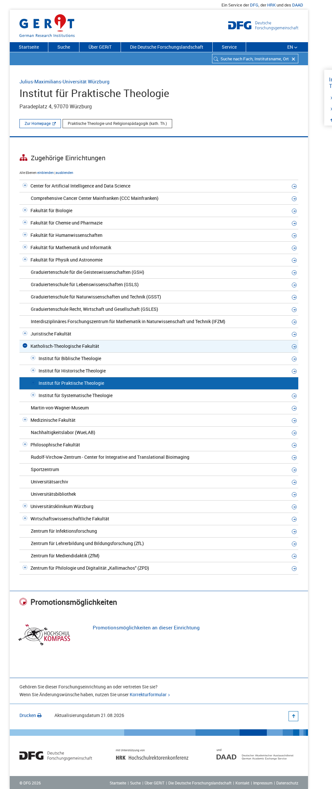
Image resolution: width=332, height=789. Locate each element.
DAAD (297, 5)
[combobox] (255, 58)
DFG (254, 5)
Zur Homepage (38, 123)
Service (229, 47)
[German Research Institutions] (47, 24)
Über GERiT (100, 47)
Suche (63, 47)
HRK (271, 5)
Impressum (262, 782)
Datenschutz (287, 782)
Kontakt (242, 782)
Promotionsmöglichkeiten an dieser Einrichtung (146, 627)
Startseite (29, 47)
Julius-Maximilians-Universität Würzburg (64, 81)
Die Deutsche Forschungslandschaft (166, 47)
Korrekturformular (148, 694)
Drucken (27, 715)
